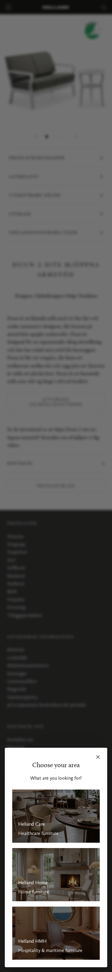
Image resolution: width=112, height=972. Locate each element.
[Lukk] (98, 757)
